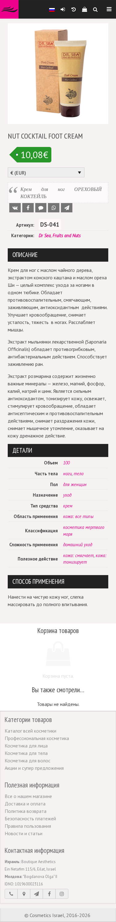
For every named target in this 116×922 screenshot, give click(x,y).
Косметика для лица (26, 745)
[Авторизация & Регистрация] (62, 9)
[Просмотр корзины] (84, 9)
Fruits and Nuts (67, 235)
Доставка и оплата (25, 803)
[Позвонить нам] (11, 894)
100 (66, 463)
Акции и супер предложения (34, 768)
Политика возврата (25, 811)
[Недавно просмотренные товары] (73, 9)
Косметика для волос (27, 760)
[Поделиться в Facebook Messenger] (41, 207)
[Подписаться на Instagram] (61, 894)
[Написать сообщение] (36, 894)
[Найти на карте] (23, 894)
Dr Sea (45, 235)
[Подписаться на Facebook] (49, 894)
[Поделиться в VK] (15, 207)
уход (67, 495)
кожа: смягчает (78, 555)
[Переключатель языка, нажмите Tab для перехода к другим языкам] (52, 9)
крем (67, 506)
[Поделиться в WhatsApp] (53, 207)
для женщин (75, 484)
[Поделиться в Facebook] (28, 207)
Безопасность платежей (30, 818)
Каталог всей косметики (30, 731)
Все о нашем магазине (28, 796)
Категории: (22, 235)
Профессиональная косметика (37, 738)
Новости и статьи (23, 833)
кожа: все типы (78, 516)
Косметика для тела (26, 753)
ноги (67, 474)
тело (79, 474)
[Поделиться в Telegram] (66, 207)
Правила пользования (28, 826)
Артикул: (25, 225)
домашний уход (77, 544)
